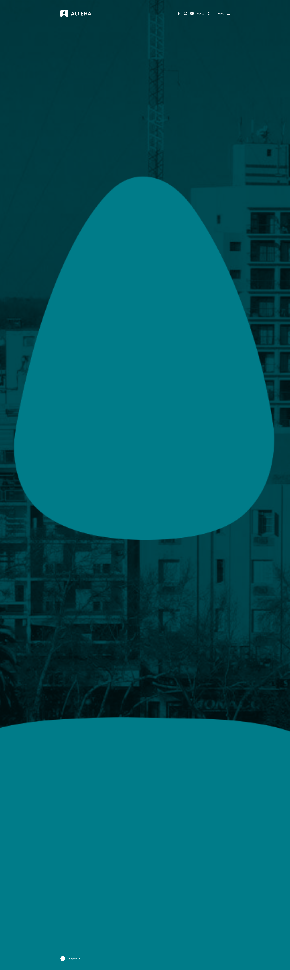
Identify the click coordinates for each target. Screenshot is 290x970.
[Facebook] (178, 13)
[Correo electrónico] (192, 13)
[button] (203, 13)
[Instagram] (185, 13)
